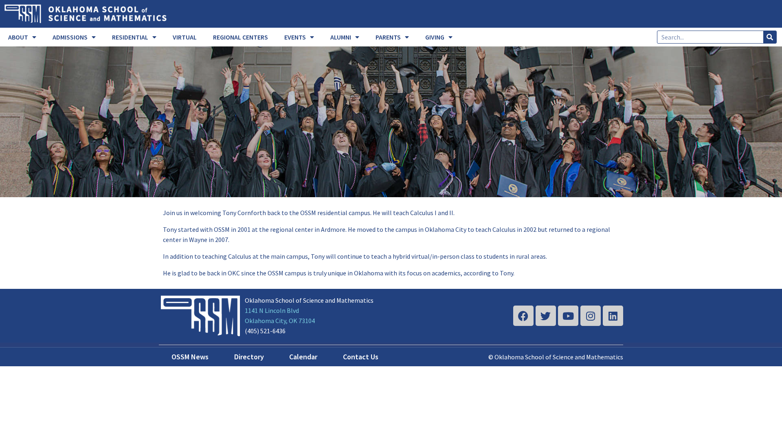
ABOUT (18, 37)
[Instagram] (590, 316)
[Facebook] (523, 316)
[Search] (769, 37)
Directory (249, 356)
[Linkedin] (613, 316)
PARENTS (388, 37)
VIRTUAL (185, 37)
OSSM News (190, 356)
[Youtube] (568, 316)
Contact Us (360, 356)
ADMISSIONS (70, 37)
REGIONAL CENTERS (240, 37)
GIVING (434, 37)
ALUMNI (340, 37)
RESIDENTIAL (130, 37)
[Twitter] (546, 316)
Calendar (303, 356)
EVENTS (295, 37)
